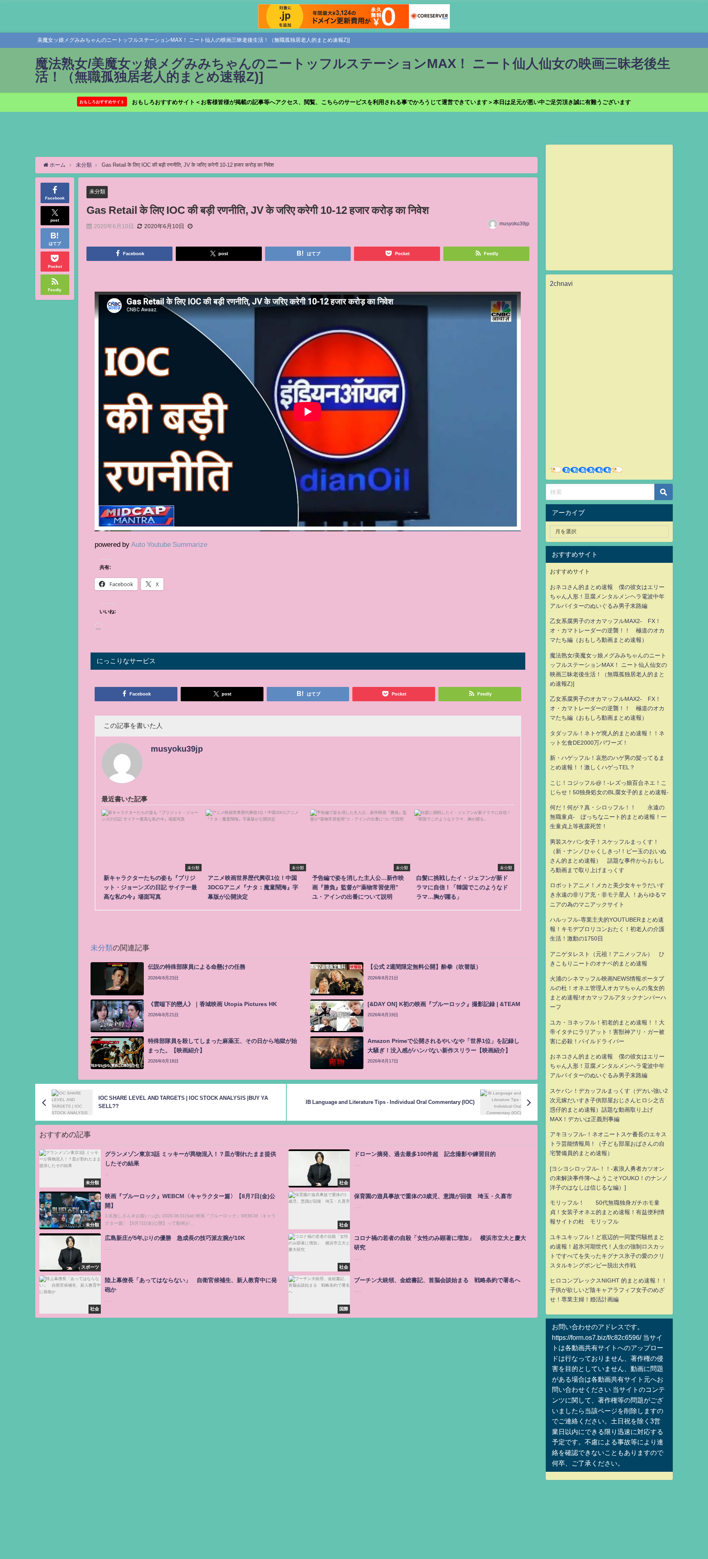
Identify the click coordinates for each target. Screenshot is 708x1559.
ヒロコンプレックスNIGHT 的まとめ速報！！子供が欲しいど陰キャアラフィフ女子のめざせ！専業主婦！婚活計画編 (608, 1290)
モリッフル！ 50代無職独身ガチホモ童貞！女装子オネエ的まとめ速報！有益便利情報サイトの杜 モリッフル (607, 1212)
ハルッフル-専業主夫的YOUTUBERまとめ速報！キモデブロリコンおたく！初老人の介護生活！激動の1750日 (607, 929)
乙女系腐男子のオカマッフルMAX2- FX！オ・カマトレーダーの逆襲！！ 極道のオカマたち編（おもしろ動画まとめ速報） (607, 630)
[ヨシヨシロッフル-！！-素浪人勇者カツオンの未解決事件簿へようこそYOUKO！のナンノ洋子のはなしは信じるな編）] (609, 1178)
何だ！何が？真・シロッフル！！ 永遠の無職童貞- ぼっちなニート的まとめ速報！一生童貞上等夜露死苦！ (608, 816)
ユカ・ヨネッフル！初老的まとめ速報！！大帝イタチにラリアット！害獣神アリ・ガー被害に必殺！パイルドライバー (607, 1032)
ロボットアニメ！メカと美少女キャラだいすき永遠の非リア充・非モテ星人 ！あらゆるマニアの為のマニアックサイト (608, 894)
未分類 (97, 191)
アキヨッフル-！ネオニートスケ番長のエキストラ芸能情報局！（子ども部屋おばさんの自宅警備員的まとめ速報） (608, 1143)
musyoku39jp (514, 223)
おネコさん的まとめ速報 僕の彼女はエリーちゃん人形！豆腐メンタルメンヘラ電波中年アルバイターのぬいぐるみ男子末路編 (607, 596)
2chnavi (561, 283)
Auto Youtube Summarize (169, 544)
